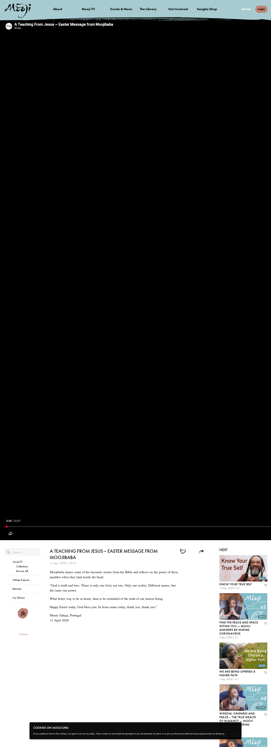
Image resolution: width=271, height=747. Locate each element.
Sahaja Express (21, 580)
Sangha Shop (207, 9)
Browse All (22, 571)
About (57, 9)
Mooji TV (88, 9)
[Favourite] (265, 585)
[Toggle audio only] (192, 552)
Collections (22, 566)
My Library (19, 597)
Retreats (17, 589)
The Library (148, 9)
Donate (246, 9)
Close (236, 727)
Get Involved (178, 9)
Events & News (121, 9)
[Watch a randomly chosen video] (23, 617)
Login (261, 9)
